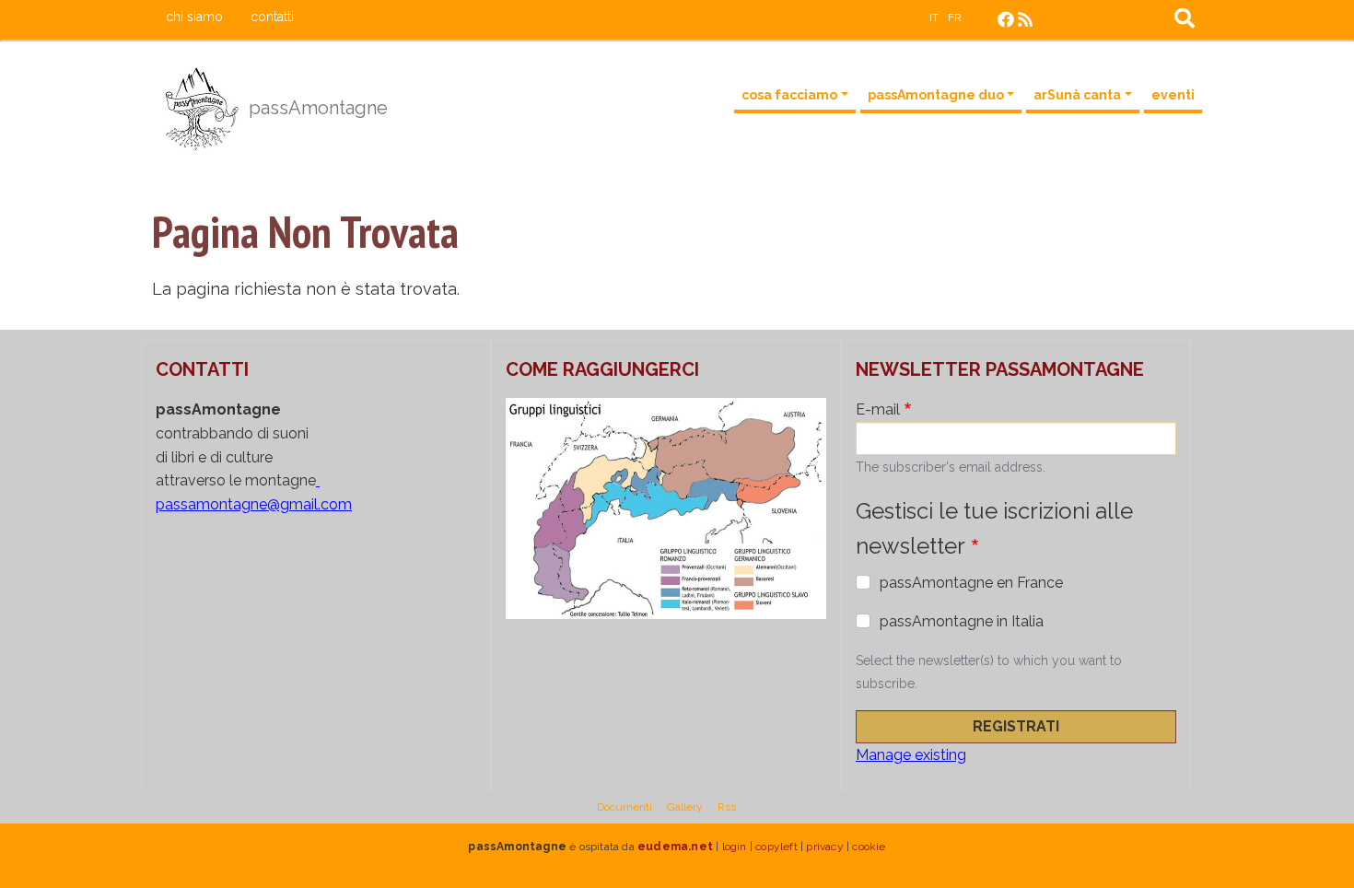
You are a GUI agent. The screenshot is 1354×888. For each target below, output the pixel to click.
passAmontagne (316, 108)
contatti (272, 16)
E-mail (878, 409)
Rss (727, 806)
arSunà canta (1077, 95)
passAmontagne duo (936, 95)
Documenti (624, 806)
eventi (1173, 95)
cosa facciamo (789, 95)
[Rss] (1025, 19)
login (734, 846)
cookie (868, 846)
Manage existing (911, 755)
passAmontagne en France (971, 582)
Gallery (685, 806)
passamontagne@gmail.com (254, 504)
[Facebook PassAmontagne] (1006, 19)
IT (934, 17)
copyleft (776, 846)
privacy (824, 846)
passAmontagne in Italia (962, 621)
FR (955, 17)
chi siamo (194, 16)
